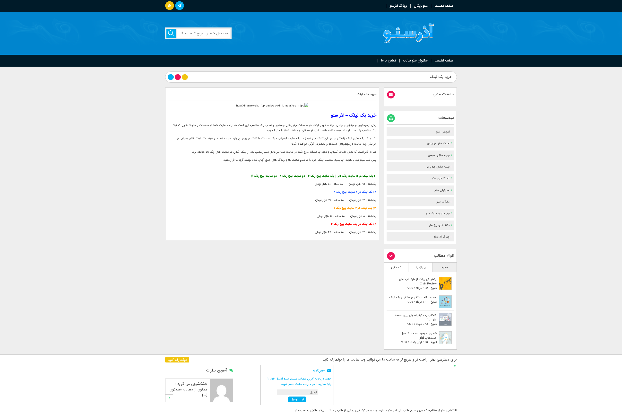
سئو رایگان (421, 6)
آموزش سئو (442, 132)
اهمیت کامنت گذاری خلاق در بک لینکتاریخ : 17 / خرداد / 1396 (413, 299)
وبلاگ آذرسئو (398, 6)
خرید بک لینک (366, 94)
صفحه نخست (443, 6)
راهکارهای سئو (440, 178)
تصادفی (396, 267)
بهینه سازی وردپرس (437, 167)
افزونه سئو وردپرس (438, 143)
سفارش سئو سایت (415, 60)
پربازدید (420, 267)
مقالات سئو (442, 202)
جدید (444, 267)
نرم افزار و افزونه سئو (437, 213)
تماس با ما (388, 60)
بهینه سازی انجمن (438, 155)
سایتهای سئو (441, 190)
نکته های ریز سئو (439, 225)
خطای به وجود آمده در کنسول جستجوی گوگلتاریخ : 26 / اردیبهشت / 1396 (419, 337)
